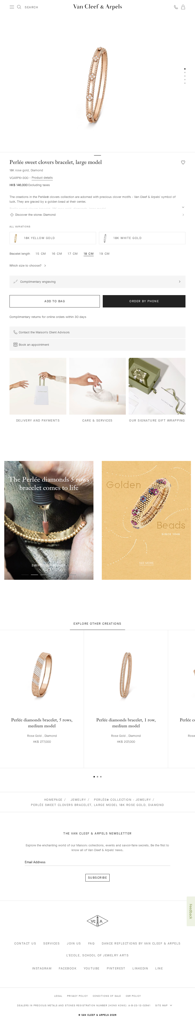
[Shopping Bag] (183, 7)
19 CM (104, 254)
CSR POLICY (133, 995)
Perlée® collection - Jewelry (122, 800)
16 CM (57, 254)
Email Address (35, 862)
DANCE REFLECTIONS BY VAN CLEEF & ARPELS (141, 943)
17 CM (73, 254)
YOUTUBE (92, 968)
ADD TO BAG (54, 301)
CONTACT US (25, 943)
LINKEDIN (140, 968)
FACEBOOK (68, 968)
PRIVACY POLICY (77, 995)
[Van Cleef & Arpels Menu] (12, 7)
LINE (159, 968)
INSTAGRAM (42, 968)
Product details (42, 178)
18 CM (89, 254)
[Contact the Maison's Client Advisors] (176, 7)
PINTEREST (116, 968)
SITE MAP (162, 1005)
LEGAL (58, 995)
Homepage (53, 800)
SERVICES (51, 943)
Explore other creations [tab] (97, 624)
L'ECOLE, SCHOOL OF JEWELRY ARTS (97, 955)
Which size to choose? (26, 266)
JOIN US (74, 943)
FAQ (91, 943)
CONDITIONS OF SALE (107, 995)
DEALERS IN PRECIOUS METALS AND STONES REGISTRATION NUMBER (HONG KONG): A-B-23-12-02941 (84, 1005)
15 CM (41, 254)
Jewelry (78, 800)
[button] (97, 83)
